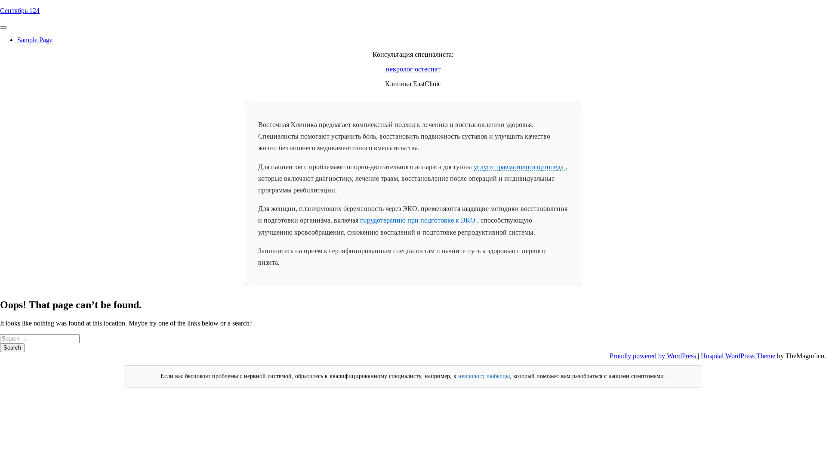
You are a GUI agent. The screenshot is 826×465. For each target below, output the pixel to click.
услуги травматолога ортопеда (519, 166)
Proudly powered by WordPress (654, 356)
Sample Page (34, 39)
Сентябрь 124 (20, 10)
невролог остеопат (413, 69)
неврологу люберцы (484, 376)
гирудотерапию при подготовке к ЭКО (418, 220)
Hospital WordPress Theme (739, 356)
